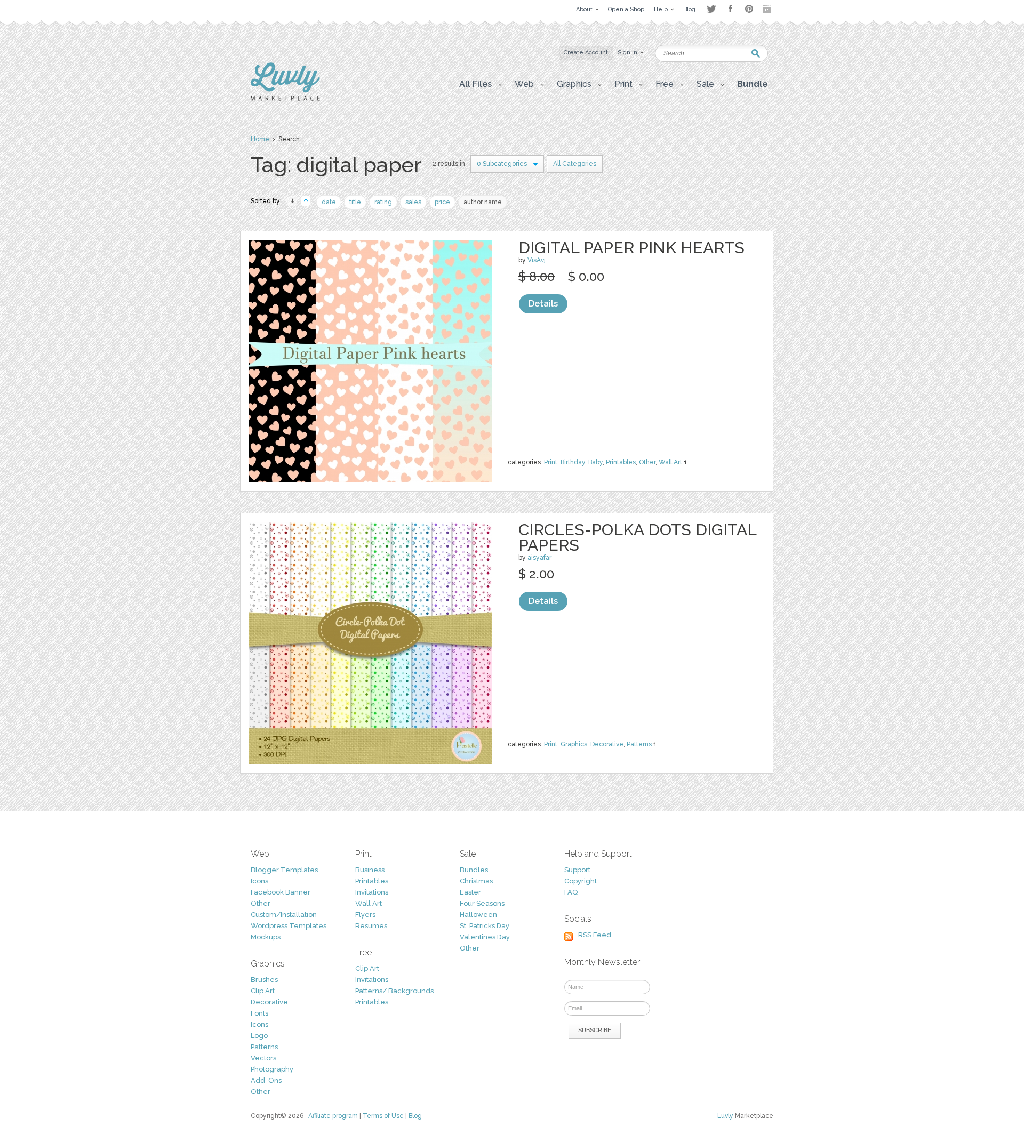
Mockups (266, 937)
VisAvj (536, 260)
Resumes (371, 926)
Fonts (259, 1013)
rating (383, 202)
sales (413, 202)
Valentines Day (485, 937)
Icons (259, 881)
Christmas (476, 881)
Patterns (639, 744)
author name (482, 202)
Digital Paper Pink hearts (631, 247)
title (355, 202)
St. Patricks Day (484, 926)
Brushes (264, 980)
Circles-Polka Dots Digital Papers (637, 537)
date (329, 202)
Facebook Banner (280, 892)
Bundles (474, 870)
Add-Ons (266, 1080)
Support (577, 870)
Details (543, 304)
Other (647, 462)
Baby (595, 462)
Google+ (768, 9)
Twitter (711, 9)
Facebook (730, 9)
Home (260, 139)
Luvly (725, 1116)
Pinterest (749, 9)
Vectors (263, 1058)
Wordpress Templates (288, 926)
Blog (415, 1116)
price (442, 202)
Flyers (365, 915)
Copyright (580, 881)
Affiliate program (333, 1116)
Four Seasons (482, 903)
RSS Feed (594, 935)
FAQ (571, 892)
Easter (470, 892)
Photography (272, 1069)
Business (370, 870)
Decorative (606, 744)
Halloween (478, 915)
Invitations (371, 892)
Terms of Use (383, 1116)
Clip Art (263, 991)
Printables (621, 462)
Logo (259, 1036)
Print (550, 462)
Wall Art (670, 462)
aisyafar (539, 557)
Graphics (574, 744)
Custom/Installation (284, 915)
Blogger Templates (284, 870)
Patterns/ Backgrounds (394, 991)
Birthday (573, 462)
